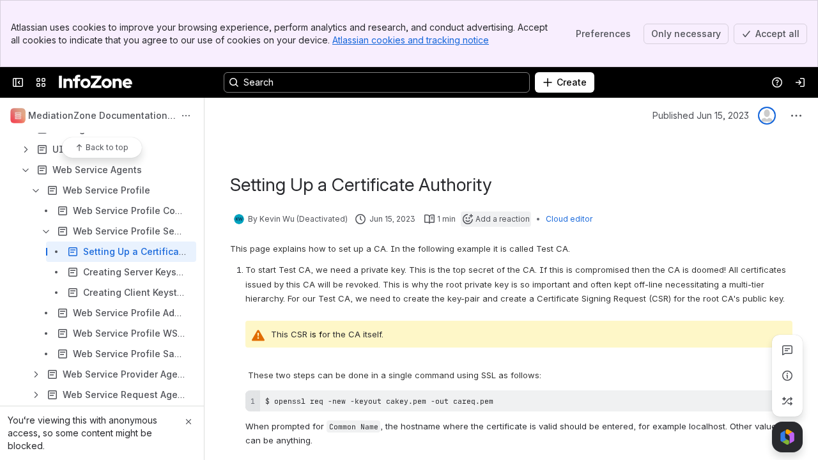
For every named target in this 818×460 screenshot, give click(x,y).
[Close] (188, 421)
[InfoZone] (95, 82)
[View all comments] (787, 350)
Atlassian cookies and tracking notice (410, 39)
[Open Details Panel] (787, 375)
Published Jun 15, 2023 (700, 115)
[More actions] (186, 115)
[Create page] (787, 401)
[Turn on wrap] (754, 404)
